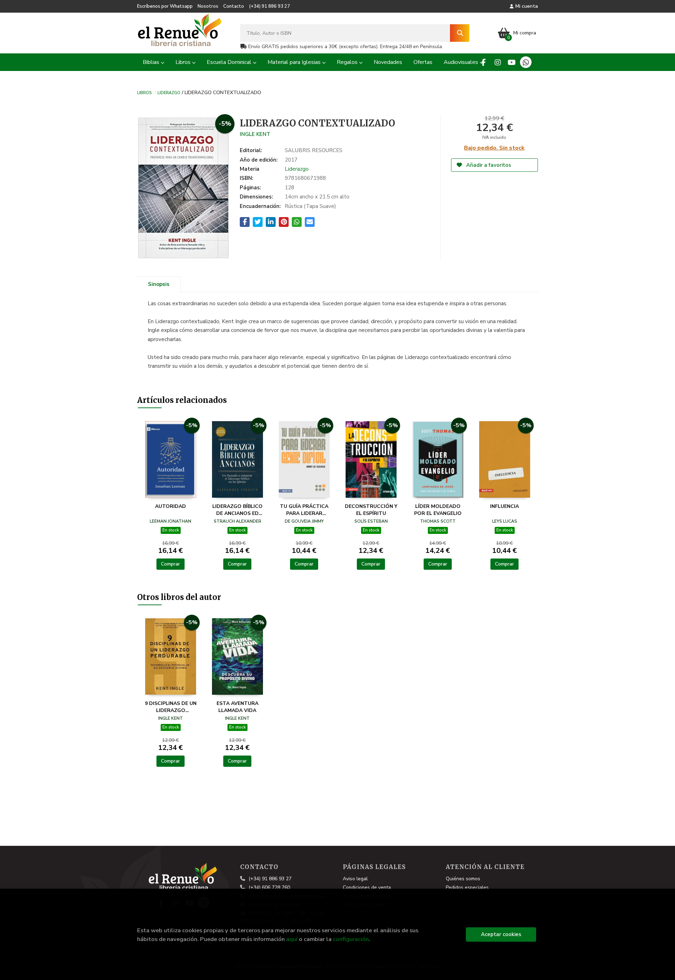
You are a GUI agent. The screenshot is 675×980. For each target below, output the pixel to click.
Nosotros (208, 6)
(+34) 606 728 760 (269, 887)
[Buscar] (459, 33)
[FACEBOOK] (483, 62)
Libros (144, 92)
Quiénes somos (463, 878)
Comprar (170, 564)
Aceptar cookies (501, 934)
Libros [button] (183, 62)
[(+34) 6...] (526, 62)
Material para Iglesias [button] (295, 62)
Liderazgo (169, 92)
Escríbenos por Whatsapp (165, 6)
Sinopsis (158, 284)
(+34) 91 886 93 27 (269, 6)
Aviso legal (355, 878)
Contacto (233, 6)
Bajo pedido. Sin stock (494, 147)
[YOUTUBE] (512, 62)
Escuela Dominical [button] (230, 62)
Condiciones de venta (367, 887)
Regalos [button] (348, 62)
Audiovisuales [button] (462, 62)
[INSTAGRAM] (497, 62)
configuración (351, 939)
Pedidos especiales (467, 887)
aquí (291, 939)
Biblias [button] (152, 62)
